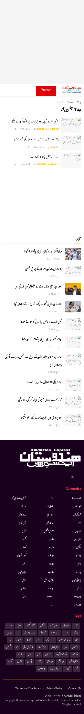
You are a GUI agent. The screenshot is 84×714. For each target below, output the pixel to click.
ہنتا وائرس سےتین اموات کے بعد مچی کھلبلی (43, 269)
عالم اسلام (50, 597)
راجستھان (75, 647)
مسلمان (48, 655)
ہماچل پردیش (55, 669)
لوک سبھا (75, 655)
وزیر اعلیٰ (50, 662)
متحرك (24, 564)
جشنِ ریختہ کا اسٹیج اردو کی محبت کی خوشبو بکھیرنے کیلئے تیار (33, 122)
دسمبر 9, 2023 (25, 165)
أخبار (79, 523)
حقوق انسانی (49, 507)
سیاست (51, 589)
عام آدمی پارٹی (28, 647)
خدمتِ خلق (50, 523)
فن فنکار (23, 507)
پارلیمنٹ (39, 662)
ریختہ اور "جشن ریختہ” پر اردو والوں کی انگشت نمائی (36, 140)
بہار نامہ (78, 572)
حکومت (29, 640)
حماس (38, 640)
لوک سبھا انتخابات (61, 655)
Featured (76, 499)
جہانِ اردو (77, 597)
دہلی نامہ (51, 548)
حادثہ (52, 499)
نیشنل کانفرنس (73, 662)
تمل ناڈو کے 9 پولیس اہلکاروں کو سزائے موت (41, 322)
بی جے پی (9, 633)
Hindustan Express (48, 129)
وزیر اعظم (61, 662)
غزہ (17, 647)
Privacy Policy (54, 689)
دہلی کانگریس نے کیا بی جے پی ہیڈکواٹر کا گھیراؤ (42, 252)
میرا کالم (23, 589)
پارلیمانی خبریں (76, 580)
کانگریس (19, 662)
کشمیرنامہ (23, 540)
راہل (65, 647)
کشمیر (76, 669)
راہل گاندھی (55, 647)
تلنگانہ (76, 640)
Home (70, 103)
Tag (79, 103)
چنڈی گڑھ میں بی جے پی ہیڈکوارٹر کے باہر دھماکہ (41, 340)
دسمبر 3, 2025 (25, 129)
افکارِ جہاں (77, 540)
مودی (30, 655)
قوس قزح (22, 523)
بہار (18, 633)
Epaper (46, 90)
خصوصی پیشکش (49, 531)
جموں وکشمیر (50, 640)
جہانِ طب (77, 605)
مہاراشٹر (20, 655)
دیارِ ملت (51, 556)
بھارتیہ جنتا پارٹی (29, 633)
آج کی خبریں (76, 515)
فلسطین (8, 647)
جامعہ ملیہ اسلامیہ (64, 640)
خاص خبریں (50, 515)
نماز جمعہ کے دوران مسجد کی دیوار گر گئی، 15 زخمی (40, 400)
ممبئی (38, 655)
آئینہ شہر (78, 507)
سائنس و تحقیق (49, 580)
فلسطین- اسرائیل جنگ (18, 499)
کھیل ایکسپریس (21, 556)
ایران (66, 633)
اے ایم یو (55, 633)
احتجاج (76, 626)
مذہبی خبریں (22, 572)
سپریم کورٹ (42, 647)
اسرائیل (66, 626)
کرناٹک (10, 662)
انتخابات (9, 626)
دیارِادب (51, 572)
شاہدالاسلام (52, 147)
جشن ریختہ (59, 103)
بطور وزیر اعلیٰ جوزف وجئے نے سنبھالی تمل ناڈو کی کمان (38, 287)
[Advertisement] (42, 42)
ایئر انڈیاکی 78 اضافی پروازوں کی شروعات (44, 383)
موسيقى (24, 580)
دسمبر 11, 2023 (39, 147)
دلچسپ (51, 540)
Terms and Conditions (28, 689)
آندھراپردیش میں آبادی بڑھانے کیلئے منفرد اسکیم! (41, 418)
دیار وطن (51, 564)
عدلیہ (52, 605)
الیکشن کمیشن (30, 626)
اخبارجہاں (78, 531)
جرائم (79, 589)
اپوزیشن (75, 633)
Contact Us (74, 689)
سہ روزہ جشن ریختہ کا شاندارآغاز (45, 157)
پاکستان (29, 662)
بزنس (79, 564)
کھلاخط (24, 548)
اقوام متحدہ (54, 626)
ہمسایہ (24, 597)
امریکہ (19, 626)
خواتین (19, 640)
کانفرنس (24, 531)
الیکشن (78, 548)
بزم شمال (78, 556)
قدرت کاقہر (22, 515)
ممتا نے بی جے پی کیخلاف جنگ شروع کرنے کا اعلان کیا (38, 305)
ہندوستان (41, 669)
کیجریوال (67, 669)
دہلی (10, 640)
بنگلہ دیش (43, 633)
